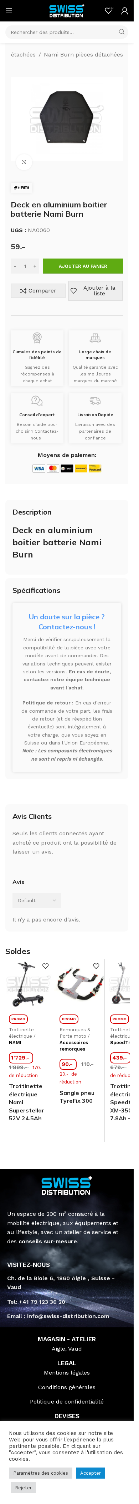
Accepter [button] (90, 1473)
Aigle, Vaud (67, 1348)
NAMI (15, 1042)
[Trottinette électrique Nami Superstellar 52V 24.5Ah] (29, 984)
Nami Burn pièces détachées (83, 54)
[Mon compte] (125, 11)
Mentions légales (67, 1372)
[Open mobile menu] (9, 11)
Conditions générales (67, 1387)
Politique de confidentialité (67, 1401)
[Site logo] (67, 10)
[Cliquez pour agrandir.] (24, 162)
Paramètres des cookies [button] (40, 1473)
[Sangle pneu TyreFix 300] (79, 984)
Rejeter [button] (23, 1487)
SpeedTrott (123, 1042)
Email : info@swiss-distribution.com (58, 1316)
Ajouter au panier (83, 266)
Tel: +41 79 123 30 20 (36, 1301)
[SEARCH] (121, 32)
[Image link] (66, 1184)
